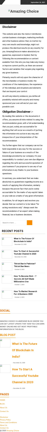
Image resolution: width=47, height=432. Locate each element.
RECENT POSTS (12, 231)
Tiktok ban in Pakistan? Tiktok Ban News (25, 265)
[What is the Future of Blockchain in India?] (7, 241)
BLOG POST (8, 335)
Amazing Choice (13, 431)
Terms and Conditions (8, 422)
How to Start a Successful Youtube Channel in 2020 (26, 252)
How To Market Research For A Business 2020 (25, 292)
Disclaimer (4, 417)
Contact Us (4, 411)
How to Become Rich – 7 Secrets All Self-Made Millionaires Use (25, 279)
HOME (2, 400)
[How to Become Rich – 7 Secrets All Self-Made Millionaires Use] (7, 279)
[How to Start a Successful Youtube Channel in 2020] (7, 254)
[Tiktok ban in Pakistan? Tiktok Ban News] (7, 266)
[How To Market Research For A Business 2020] (7, 294)
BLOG (2, 404)
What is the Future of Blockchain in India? (24, 239)
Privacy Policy (5, 420)
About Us (3, 407)
